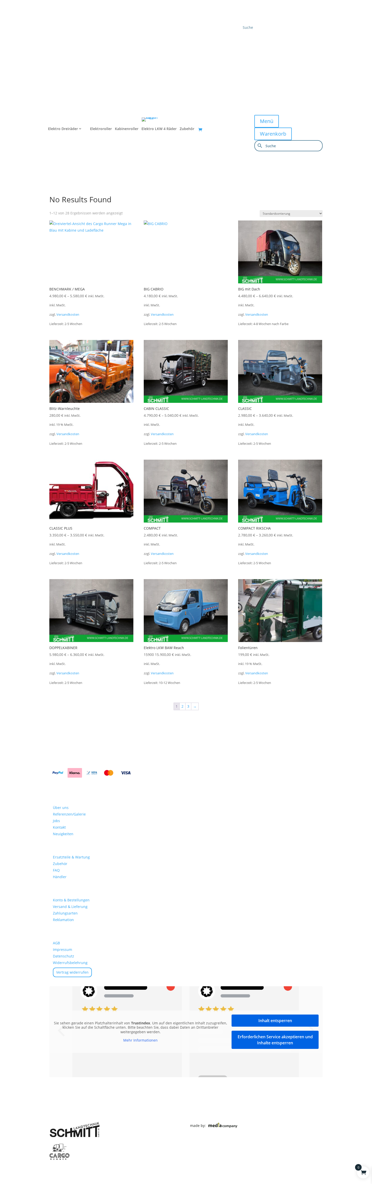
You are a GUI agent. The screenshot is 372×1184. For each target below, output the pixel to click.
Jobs (56, 820)
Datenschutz (63, 956)
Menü (266, 121)
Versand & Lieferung (70, 906)
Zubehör (187, 129)
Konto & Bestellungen (71, 900)
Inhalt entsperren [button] (275, 1020)
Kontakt (246, 38)
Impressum (62, 949)
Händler (246, 50)
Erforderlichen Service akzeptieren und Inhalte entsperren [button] (275, 1040)
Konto (244, 63)
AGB (56, 943)
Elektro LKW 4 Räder (159, 129)
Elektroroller (101, 129)
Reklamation (63, 919)
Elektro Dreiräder (63, 129)
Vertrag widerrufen (72, 972)
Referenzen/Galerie (69, 814)
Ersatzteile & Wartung (71, 857)
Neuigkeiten (63, 833)
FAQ (56, 870)
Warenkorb (273, 133)
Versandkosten (67, 314)
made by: (199, 1125)
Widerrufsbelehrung (70, 962)
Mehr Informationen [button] (140, 1040)
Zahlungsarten (65, 913)
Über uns (61, 807)
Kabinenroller (126, 129)
